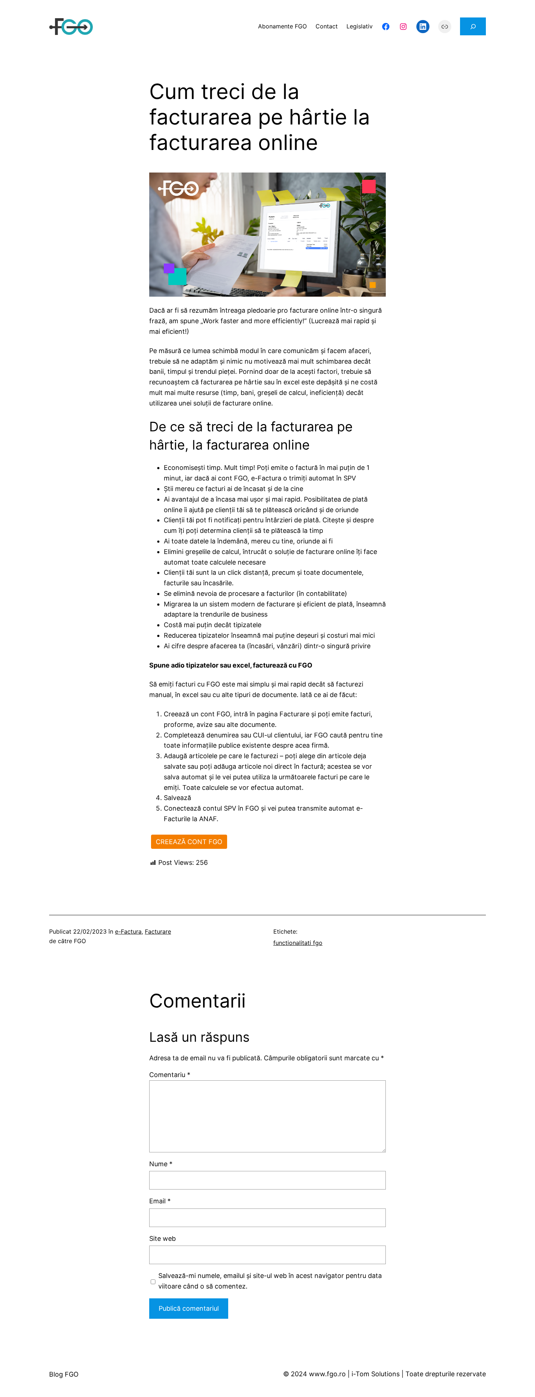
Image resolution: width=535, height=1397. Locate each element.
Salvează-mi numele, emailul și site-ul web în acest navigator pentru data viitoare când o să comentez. (270, 1281)
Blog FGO (64, 1374)
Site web (162, 1238)
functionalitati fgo (297, 942)
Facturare (158, 931)
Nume (161, 1164)
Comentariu (169, 1075)
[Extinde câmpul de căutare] (473, 26)
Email (160, 1201)
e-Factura (128, 931)
